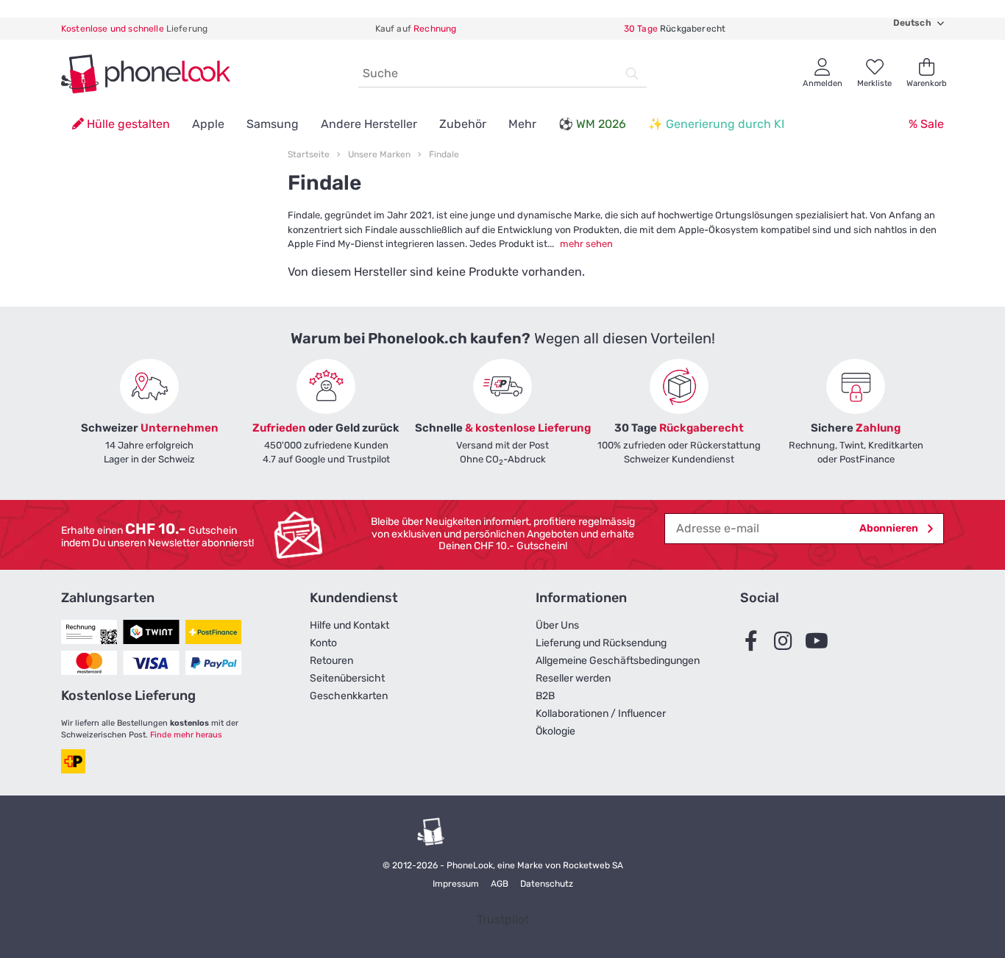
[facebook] (755, 641)
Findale (444, 154)
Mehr (522, 124)
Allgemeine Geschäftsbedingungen (618, 660)
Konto (323, 643)
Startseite (309, 154)
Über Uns (557, 625)
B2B (545, 696)
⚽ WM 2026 (592, 124)
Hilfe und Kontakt (349, 625)
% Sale (926, 124)
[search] (632, 73)
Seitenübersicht (347, 678)
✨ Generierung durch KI (716, 124)
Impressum (456, 884)
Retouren (331, 660)
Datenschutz (546, 884)
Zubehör (462, 124)
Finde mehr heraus (186, 735)
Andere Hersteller (369, 124)
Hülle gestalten (127, 124)
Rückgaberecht (674, 28)
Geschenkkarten (349, 696)
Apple (208, 124)
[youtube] (819, 641)
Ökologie (555, 731)
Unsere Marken (379, 154)
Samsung (272, 124)
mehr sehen (586, 243)
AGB (499, 884)
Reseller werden (573, 678)
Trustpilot (503, 919)
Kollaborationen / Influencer (601, 713)
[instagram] (787, 641)
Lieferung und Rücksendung (601, 643)
